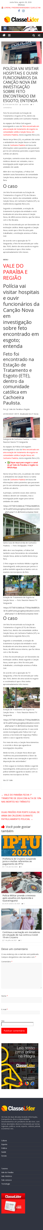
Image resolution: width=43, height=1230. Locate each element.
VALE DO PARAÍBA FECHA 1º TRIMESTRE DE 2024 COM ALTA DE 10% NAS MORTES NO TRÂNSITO (21, 798)
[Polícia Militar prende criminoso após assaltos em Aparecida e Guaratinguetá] (21, 873)
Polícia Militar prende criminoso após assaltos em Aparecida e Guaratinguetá (19, 898)
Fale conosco (6, 1180)
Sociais (4, 1156)
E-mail (4, 1009)
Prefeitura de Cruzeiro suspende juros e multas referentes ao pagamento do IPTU (19, 861)
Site (2, 1021)
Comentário (6, 961)
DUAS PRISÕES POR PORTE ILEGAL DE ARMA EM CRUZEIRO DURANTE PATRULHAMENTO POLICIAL (20, 815)
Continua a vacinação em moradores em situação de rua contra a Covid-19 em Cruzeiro (21, 935)
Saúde (3, 1152)
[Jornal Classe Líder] (4, 35)
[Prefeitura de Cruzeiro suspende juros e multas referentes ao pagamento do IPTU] (21, 836)
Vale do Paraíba (7, 1172)
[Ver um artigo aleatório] (39, 35)
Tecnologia (5, 1184)
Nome (4, 996)
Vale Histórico (6, 1176)
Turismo (4, 1168)
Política (4, 1148)
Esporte (4, 1144)
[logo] (18, 1107)
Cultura (4, 1140)
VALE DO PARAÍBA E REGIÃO (15, 271)
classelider (25, 104)
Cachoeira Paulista (17, 145)
